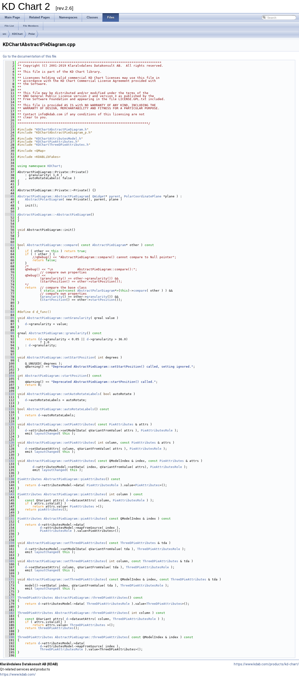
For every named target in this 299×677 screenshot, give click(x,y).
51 (9, 214)
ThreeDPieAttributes (138, 543)
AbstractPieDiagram (109, 245)
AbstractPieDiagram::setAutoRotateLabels (63, 394)
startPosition (54, 299)
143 (9, 494)
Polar (31, 34)
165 (9, 561)
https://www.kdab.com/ (18, 674)
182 (9, 613)
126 (9, 442)
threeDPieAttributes (56, 628)
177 (9, 597)
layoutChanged (46, 433)
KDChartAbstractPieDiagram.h (61, 129)
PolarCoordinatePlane (142, 196)
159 (9, 543)
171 (9, 579)
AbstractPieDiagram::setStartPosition (60, 357)
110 (9, 394)
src (4, 34)
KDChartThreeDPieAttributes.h (62, 144)
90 (9, 333)
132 (9, 461)
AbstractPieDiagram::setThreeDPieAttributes (66, 543)
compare (139, 290)
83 (9, 312)
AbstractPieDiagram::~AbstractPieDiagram (54, 214)
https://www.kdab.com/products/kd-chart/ (266, 664)
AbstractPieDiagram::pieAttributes (74, 479)
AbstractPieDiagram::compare (52, 245)
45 (9, 196)
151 (9, 518)
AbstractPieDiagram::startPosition (56, 375)
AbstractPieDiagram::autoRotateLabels (60, 409)
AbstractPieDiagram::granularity (58, 333)
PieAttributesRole (157, 430)
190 (9, 637)
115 (9, 409)
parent (114, 196)
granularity (52, 296)
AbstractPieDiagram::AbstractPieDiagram (53, 196)
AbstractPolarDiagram (43, 199)
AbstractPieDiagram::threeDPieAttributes (91, 597)
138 (9, 479)
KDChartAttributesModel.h (58, 138)
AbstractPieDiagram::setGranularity (58, 318)
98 (9, 357)
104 (9, 375)
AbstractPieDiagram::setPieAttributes (60, 424)
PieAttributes (121, 424)
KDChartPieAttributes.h (56, 141)
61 (9, 245)
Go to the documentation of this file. (30, 56)
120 (9, 424)
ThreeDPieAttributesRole (158, 549)
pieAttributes (50, 509)
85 (9, 318)
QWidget (98, 196)
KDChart (17, 34)
